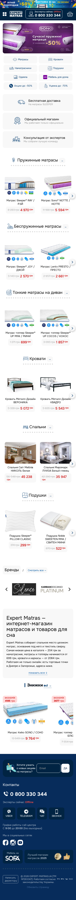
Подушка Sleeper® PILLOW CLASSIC (20, 537)
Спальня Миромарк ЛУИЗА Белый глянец (55, 469)
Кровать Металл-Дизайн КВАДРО (55, 400)
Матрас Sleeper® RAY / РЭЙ (20, 202)
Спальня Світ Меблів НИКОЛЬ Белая (20, 469)
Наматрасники (22, 68)
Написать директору (11, 879)
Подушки (58, 68)
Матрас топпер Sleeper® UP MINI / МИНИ (20, 334)
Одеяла (22, 77)
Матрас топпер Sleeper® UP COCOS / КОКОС (56, 334)
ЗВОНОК (57, 816)
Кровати (58, 59)
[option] (38, 38)
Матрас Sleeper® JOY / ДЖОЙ (20, 268)
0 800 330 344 (48, 15)
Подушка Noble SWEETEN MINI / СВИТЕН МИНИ (55, 539)
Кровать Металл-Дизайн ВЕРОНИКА (20, 400)
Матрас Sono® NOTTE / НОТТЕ (55, 202)
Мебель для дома (58, 77)
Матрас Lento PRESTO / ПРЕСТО (56, 268)
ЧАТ (42, 816)
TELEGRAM (26, 816)
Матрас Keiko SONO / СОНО (25, 732)
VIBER (9, 816)
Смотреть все (36, 570)
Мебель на (13, 853)
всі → (47, 685)
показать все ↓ (38, 672)
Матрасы (22, 59)
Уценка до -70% (58, 85)
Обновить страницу (38, 887)
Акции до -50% (22, 85)
